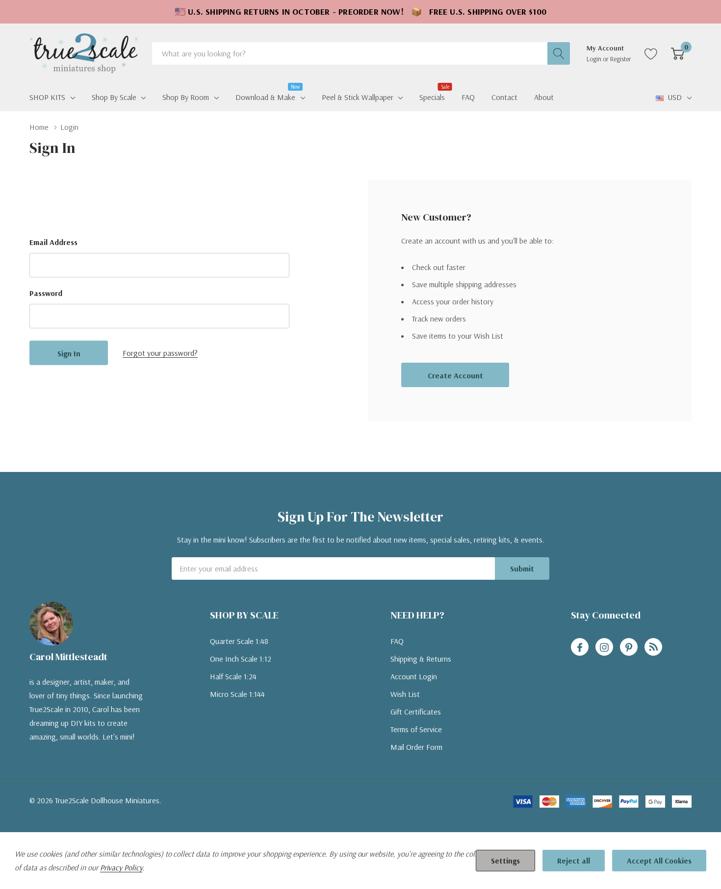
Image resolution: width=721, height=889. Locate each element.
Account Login (413, 676)
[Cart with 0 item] (677, 53)
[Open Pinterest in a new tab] (628, 647)
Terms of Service (416, 729)
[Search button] (558, 53)
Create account (455, 375)
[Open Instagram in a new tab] (604, 647)
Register (620, 58)
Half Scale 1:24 (233, 676)
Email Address (53, 242)
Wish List (405, 694)
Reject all (573, 860)
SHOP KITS (47, 97)
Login (595, 58)
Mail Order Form (416, 747)
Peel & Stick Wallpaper (357, 97)
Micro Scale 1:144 (237, 694)
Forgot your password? (160, 353)
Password (45, 293)
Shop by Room (185, 97)
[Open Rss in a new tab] (653, 647)
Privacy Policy (121, 867)
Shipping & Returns (420, 659)
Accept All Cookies (659, 860)
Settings (505, 860)
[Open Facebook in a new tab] (579, 647)
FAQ (397, 641)
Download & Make (265, 96)
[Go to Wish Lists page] (651, 53)
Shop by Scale (114, 97)
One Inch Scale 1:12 (240, 659)
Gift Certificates (415, 711)
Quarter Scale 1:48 (239, 641)
